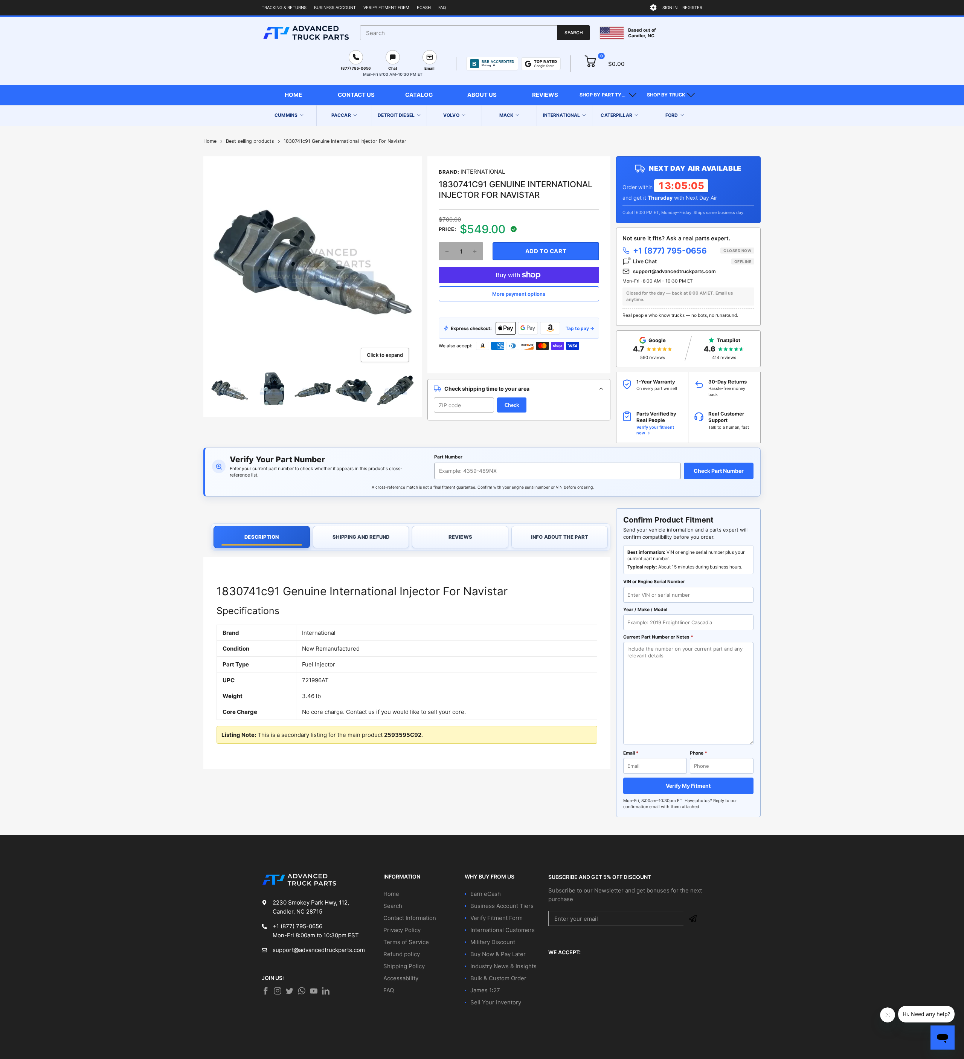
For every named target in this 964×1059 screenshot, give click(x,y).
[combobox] (475, 32)
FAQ (442, 7)
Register (692, 7)
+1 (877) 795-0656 (692, 250)
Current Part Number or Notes (658, 637)
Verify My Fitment (688, 785)
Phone (698, 753)
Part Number (448, 457)
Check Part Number (719, 471)
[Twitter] (277, 991)
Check (512, 405)
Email (631, 753)
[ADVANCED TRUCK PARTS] (306, 32)
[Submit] (692, 918)
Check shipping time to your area (486, 388)
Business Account (335, 7)
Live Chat (692, 261)
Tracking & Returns (284, 7)
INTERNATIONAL (483, 171)
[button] (608, 95)
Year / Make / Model (645, 609)
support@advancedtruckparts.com (674, 271)
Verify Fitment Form (386, 7)
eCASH (424, 7)
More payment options (518, 294)
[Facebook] (265, 991)
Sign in (669, 7)
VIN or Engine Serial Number (654, 581)
